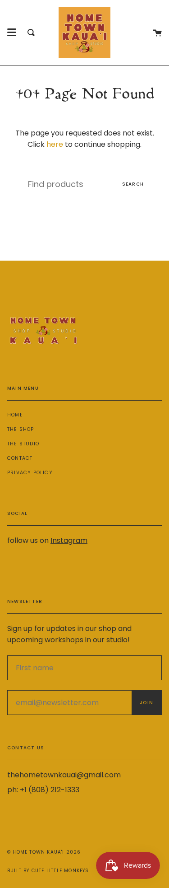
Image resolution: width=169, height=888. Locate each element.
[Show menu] (11, 32)
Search (133, 184)
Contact (19, 458)
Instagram (68, 540)
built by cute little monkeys (48, 870)
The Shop (20, 429)
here (54, 144)
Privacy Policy (30, 472)
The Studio (23, 443)
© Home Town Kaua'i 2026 (44, 852)
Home (15, 414)
